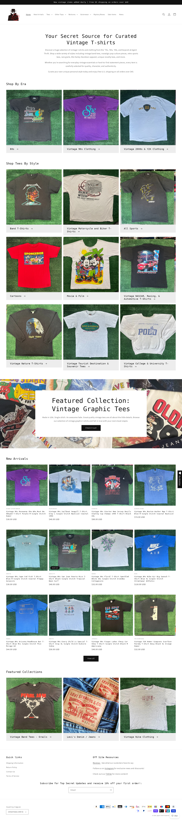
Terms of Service (12, 776)
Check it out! (91, 428)
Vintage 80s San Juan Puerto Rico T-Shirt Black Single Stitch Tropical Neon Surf (67, 579)
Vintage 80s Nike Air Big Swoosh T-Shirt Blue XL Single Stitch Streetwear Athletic (152, 579)
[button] (163, 14)
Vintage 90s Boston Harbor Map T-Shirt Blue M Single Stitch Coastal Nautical (154, 513)
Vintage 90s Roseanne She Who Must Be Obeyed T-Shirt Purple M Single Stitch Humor (26, 514)
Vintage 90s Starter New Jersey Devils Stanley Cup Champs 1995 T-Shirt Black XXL (111, 514)
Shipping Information (14, 763)
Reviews (97, 763)
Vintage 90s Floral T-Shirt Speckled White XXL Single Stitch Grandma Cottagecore (110, 579)
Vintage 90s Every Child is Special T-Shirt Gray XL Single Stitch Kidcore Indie (68, 644)
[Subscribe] (110, 790)
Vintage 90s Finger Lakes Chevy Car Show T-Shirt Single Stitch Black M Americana (110, 644)
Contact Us (10, 772)
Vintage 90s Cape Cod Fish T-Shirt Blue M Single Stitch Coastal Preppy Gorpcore (24, 579)
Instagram (109, 768)
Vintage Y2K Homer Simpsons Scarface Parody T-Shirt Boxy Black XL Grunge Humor (153, 644)
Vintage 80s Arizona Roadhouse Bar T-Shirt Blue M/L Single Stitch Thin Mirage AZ (25, 644)
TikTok (109, 774)
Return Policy (11, 767)
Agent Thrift (160, 815)
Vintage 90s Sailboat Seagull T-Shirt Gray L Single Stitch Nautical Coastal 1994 (68, 514)
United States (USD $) (15, 812)
